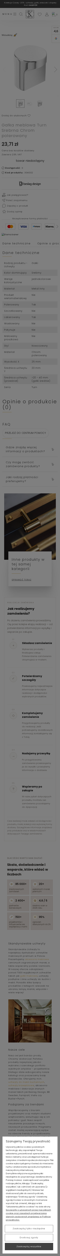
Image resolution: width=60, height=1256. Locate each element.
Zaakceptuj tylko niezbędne (29, 1228)
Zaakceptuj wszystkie (28, 1246)
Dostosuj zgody (29, 1237)
